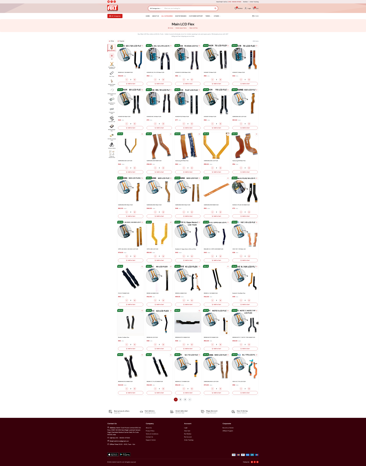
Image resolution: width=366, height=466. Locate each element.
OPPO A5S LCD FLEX (152, 249)
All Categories (167, 16)
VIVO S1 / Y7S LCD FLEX (239, 381)
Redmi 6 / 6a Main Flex (238, 293)
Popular (122, 41)
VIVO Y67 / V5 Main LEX (239, 249)
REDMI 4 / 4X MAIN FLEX (211, 293)
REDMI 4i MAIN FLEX (181, 293)
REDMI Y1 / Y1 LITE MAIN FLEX (155, 381)
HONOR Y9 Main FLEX (210, 116)
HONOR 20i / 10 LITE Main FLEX (155, 72)
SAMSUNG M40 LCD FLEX (211, 381)
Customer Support (196, 16)
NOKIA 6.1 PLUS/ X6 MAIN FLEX (241, 205)
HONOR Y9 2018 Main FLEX (183, 72)
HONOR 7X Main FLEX (238, 72)
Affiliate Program (228, 431)
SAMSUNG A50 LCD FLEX (211, 160)
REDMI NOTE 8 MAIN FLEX (125, 381)
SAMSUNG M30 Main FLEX (182, 205)
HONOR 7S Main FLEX (210, 72)
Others (216, 16)
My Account (188, 437)
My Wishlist (187, 434)
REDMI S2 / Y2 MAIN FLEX (182, 381)
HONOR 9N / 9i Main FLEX (154, 116)
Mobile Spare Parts (181, 28)
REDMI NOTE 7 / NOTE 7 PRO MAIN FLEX (243, 337)
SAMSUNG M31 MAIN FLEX (211, 205)
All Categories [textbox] (155, 8)
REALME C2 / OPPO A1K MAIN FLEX (213, 249)
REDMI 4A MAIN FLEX (153, 293)
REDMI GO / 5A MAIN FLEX (125, 72)
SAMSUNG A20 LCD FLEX (125, 160)
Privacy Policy (150, 431)
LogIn (185, 428)
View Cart (187, 431)
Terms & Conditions (152, 434)
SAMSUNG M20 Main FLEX (154, 205)
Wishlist (245, 1)
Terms (207, 16)
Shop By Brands (180, 16)
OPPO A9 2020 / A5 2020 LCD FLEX (128, 249)
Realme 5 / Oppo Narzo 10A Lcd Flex (185, 249)
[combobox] (155, 8)
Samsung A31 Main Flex (182, 160)
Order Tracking (254, 1)
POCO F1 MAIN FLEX (123, 293)
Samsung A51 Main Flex (239, 160)
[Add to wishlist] (142, 46)
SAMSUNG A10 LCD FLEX (239, 116)
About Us (155, 16)
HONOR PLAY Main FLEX (182, 116)
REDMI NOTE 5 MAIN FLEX (211, 337)
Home (148, 16)
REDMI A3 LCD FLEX (152, 337)
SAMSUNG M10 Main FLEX (125, 205)
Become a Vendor (228, 428)
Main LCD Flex (193, 28)
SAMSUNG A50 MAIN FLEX (154, 160)
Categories (116, 16)
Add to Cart (131, 84)
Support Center (151, 440)
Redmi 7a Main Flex (123, 337)
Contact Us (149, 437)
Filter (112, 41)
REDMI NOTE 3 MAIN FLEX (182, 337)
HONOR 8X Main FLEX (124, 116)
